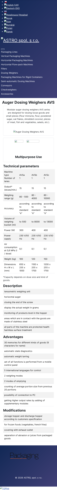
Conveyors (6, 85)
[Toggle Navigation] (3, 49)
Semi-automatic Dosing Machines (18, 81)
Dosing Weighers (9, 73)
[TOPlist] (28, 488)
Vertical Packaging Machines (15, 56)
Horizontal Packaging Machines (17, 60)
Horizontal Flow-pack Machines (17, 64)
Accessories (7, 94)
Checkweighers (8, 89)
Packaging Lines (9, 52)
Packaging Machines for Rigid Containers (21, 77)
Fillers (4, 68)
